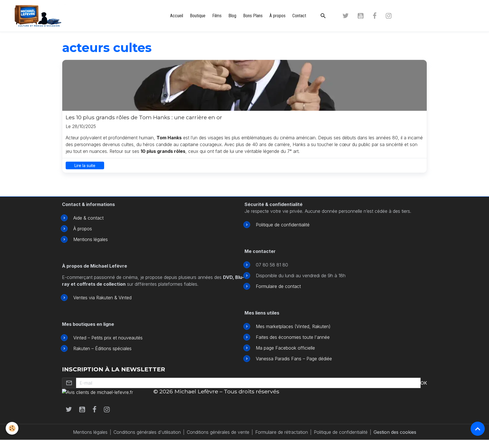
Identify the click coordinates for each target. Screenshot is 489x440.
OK (424, 383)
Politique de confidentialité (283, 224)
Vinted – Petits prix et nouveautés (108, 338)
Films (217, 15)
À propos (277, 15)
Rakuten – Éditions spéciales (102, 348)
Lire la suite (84, 165)
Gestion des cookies (395, 432)
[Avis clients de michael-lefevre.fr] (97, 392)
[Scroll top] (478, 429)
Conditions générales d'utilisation (147, 432)
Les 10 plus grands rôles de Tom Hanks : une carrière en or (144, 117)
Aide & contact (88, 218)
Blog (232, 15)
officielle (305, 348)
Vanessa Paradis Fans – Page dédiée (294, 358)
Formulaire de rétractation (281, 432)
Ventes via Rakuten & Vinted (102, 297)
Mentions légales (90, 239)
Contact (299, 15)
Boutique (197, 15)
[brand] (40, 16)
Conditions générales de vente (218, 432)
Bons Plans (253, 15)
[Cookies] (12, 428)
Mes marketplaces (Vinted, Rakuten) (293, 326)
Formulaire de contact (278, 286)
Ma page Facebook (276, 348)
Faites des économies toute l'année (293, 337)
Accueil (176, 15)
